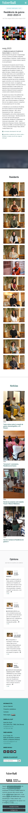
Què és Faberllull (8, 706)
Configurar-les (14, 810)
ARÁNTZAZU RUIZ (14, 287)
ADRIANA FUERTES (14, 272)
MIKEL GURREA (14, 224)
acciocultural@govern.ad (10, 741)
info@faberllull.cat (8, 726)
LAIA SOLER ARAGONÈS (14, 256)
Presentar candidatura (10, 709)
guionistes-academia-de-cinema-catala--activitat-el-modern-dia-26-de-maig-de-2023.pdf (13, 136)
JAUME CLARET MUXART (14, 335)
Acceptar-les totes (14, 806)
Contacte (6, 712)
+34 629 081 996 (8, 728)
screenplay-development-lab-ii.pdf (12, 131)
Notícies (14, 385)
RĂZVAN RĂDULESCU (14, 366)
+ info (7, 593)
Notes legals (7, 714)
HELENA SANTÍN (14, 240)
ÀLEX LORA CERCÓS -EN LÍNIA (14, 303)
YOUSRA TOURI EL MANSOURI (14, 319)
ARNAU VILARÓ (14, 193)
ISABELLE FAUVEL (14, 350)
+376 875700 (7, 743)
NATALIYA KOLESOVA (14, 209)
